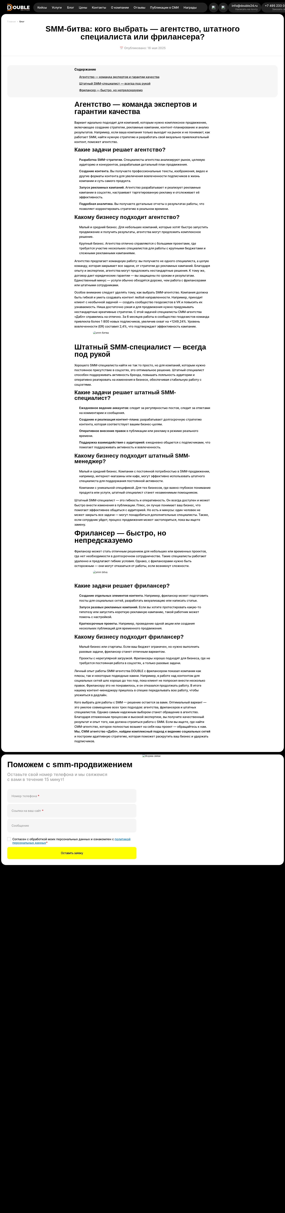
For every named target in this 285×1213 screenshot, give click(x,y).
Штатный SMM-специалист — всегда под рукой (114, 83)
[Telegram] (214, 7)
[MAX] (223, 7)
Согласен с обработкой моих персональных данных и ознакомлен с (71, 841)
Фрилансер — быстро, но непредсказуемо (111, 90)
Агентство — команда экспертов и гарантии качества (119, 77)
